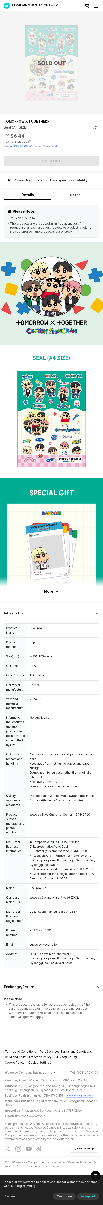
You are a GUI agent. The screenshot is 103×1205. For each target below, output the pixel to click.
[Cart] (87, 6)
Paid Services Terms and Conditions (66, 1051)
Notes (75, 195)
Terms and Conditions (20, 1051)
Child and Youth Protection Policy (28, 1057)
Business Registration (80, 1095)
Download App (86, 1148)
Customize (64, 1196)
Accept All (88, 1196)
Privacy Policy (66, 1057)
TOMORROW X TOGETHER (25, 121)
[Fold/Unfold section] (51, 613)
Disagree (9, 1196)
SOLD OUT (51, 161)
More (48, 591)
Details (28, 195)
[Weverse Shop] (6, 6)
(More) (30, 1186)
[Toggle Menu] (96, 6)
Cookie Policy (14, 1062)
